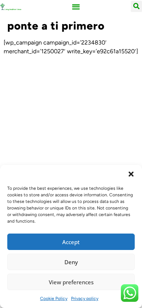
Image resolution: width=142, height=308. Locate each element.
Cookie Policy (53, 298)
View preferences (71, 282)
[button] (131, 174)
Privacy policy (84, 298)
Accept (71, 242)
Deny (71, 262)
